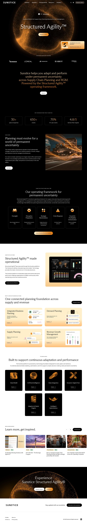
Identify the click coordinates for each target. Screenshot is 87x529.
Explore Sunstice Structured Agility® (43, 233)
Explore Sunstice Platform (12, 282)
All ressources (77, 429)
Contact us (49, 489)
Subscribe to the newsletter (74, 505)
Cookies (7, 517)
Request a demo (43, 34)
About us (43, 93)
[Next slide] (70, 429)
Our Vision (9, 168)
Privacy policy (14, 519)
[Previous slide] (66, 429)
